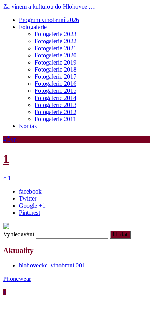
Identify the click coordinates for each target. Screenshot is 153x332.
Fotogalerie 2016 (55, 83)
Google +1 (32, 205)
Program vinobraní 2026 (49, 20)
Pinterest (29, 212)
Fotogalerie (33, 27)
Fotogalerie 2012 (55, 112)
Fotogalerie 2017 (55, 76)
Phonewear (17, 278)
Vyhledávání (18, 234)
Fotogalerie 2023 (55, 34)
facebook (30, 191)
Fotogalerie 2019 (55, 62)
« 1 (7, 178)
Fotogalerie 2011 (55, 119)
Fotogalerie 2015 (55, 90)
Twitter (27, 198)
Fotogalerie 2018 (55, 69)
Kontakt (29, 126)
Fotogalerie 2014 (55, 97)
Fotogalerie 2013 (55, 104)
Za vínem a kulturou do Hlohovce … (49, 6)
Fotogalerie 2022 (55, 41)
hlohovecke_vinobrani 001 (52, 265)
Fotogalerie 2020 (55, 55)
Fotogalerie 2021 (55, 48)
